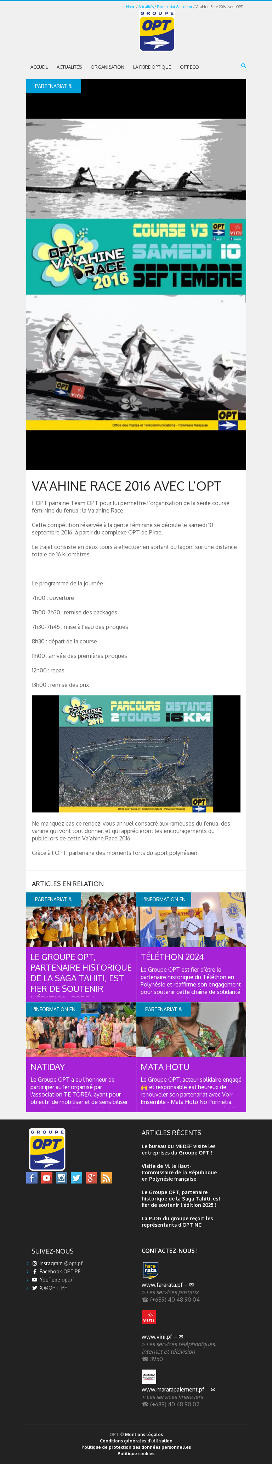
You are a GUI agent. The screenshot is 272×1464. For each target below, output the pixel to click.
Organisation (107, 67)
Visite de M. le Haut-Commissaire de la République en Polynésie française (179, 1172)
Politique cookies (136, 1453)
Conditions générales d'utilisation (136, 1440)
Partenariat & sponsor (174, 7)
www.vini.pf (157, 1336)
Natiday (47, 1066)
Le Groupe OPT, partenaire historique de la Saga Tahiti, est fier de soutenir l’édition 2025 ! (81, 978)
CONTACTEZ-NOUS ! (170, 1250)
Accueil (39, 67)
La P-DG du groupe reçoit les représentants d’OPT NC (177, 1221)
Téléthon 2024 (172, 956)
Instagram (60, 1263)
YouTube (56, 1280)
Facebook (59, 1271)
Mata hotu (165, 1066)
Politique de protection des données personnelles (136, 1447)
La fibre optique (152, 67)
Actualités (146, 7)
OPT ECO (189, 67)
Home (130, 7)
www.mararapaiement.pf (173, 1389)
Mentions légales (144, 1434)
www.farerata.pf (162, 1284)
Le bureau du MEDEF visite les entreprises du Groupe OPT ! (178, 1149)
